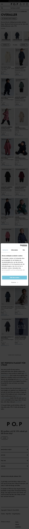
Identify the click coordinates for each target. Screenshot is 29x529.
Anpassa (13, 282)
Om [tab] (24, 250)
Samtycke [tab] (5, 250)
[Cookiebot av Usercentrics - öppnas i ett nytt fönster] (20, 246)
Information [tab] (14, 250)
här (9, 272)
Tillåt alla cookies (14, 277)
